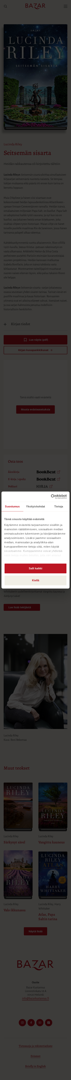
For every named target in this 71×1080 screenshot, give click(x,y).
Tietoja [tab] (58, 506)
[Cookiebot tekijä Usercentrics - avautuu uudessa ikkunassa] (51, 496)
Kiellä (35, 580)
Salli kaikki (35, 568)
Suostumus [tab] (12, 506)
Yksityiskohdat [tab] (35, 506)
